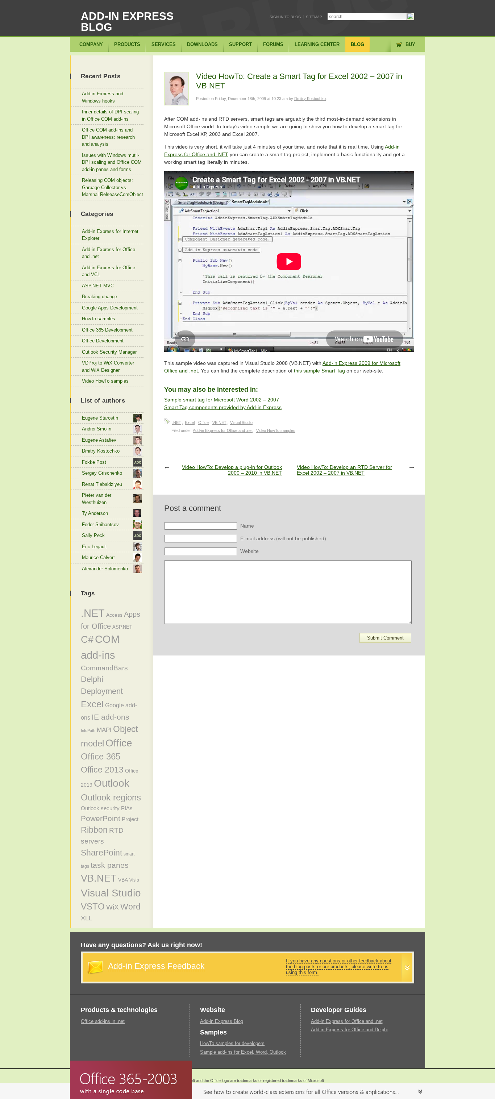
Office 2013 (102, 769)
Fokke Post (94, 462)
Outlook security (100, 808)
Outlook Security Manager (109, 352)
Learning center (317, 44)
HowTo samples (98, 318)
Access (114, 615)
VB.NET (219, 422)
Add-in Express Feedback (156, 966)
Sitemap (314, 17)
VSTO (93, 906)
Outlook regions (111, 797)
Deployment (102, 691)
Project (130, 819)
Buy (410, 44)
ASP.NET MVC (98, 285)
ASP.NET (122, 627)
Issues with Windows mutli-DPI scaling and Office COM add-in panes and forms (112, 162)
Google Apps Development (110, 308)
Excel (190, 422)
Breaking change (99, 296)
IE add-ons (110, 717)
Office (203, 422)
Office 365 (100, 756)
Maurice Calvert (98, 557)
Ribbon (94, 829)
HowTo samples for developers (232, 1043)
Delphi (92, 679)
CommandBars (104, 668)
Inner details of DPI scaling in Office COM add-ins (110, 115)
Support (240, 44)
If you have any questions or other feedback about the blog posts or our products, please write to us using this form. (338, 966)
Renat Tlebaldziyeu (102, 484)
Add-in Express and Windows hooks (102, 97)
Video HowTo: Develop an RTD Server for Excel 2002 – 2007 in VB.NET (344, 470)
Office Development (103, 341)
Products (127, 44)
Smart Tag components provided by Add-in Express (223, 407)
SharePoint (101, 852)
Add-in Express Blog (127, 21)
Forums (273, 44)
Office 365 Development (107, 330)
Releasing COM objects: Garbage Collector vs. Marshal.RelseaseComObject (112, 187)
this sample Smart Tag (319, 371)
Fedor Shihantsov (100, 524)
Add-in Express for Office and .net (223, 430)
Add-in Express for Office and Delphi (349, 1029)
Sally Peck (93, 535)
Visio (134, 880)
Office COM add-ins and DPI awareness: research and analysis (108, 137)
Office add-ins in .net (103, 1021)
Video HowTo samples (275, 430)
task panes (110, 865)
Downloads (202, 44)
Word (130, 906)
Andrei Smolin (96, 429)
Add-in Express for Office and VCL (108, 271)
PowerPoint (100, 818)
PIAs (127, 808)
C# (87, 639)
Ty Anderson (95, 513)
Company (91, 44)
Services (163, 44)
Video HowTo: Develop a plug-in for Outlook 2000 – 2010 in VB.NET (232, 470)
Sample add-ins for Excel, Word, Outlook (243, 1052)
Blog (357, 44)
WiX (112, 907)
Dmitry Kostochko (310, 98)
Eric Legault (94, 546)
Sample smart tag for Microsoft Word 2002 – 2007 (221, 400)
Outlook (111, 783)
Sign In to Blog (285, 17)
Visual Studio (241, 422)
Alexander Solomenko (105, 568)
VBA (123, 880)
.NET (176, 422)
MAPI (104, 730)
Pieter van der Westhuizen (96, 498)
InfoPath (88, 730)
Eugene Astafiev (99, 440)
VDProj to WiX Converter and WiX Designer (108, 366)
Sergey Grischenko (102, 473)
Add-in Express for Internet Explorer (110, 235)
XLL (86, 918)
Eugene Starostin (100, 418)
